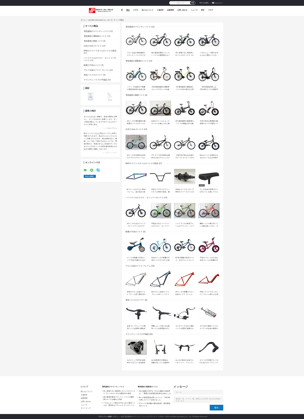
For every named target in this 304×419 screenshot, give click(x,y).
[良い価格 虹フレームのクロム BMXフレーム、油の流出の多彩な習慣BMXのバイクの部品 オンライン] (136, 176)
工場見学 (160, 10)
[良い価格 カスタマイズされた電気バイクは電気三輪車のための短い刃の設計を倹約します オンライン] (184, 313)
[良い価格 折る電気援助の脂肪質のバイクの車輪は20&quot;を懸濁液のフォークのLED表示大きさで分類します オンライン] (184, 108)
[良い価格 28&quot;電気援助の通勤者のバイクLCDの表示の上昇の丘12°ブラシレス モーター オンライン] (184, 74)
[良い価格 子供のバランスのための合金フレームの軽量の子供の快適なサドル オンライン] (209, 244)
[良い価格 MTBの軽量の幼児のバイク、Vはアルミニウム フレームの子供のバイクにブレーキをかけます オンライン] (184, 244)
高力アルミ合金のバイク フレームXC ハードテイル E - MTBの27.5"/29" (160, 294)
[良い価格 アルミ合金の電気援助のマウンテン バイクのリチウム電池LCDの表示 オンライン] (136, 40)
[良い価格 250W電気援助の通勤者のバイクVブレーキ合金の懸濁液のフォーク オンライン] (160, 74)
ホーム (83, 20)
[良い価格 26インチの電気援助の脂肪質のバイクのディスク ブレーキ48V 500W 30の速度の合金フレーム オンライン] (136, 108)
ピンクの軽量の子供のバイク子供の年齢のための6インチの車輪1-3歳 (136, 260)
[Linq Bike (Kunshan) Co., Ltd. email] (87, 170)
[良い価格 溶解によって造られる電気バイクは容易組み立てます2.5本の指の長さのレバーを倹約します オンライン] (160, 313)
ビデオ (135, 10)
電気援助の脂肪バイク (93, 41)
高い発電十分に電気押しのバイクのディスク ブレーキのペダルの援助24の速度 (119, 392)
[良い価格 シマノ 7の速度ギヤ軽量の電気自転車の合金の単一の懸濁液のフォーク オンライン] (136, 74)
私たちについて (147, 10)
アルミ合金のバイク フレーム (96, 70)
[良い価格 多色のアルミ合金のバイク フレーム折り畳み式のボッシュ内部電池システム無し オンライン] (136, 279)
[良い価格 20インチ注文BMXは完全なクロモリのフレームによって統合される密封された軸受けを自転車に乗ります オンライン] (136, 142)
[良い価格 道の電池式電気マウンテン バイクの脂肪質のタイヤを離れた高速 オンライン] (160, 40)
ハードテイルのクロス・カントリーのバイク (145, 198)
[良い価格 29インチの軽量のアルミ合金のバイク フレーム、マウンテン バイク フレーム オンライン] (184, 279)
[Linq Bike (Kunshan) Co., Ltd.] (100, 10)
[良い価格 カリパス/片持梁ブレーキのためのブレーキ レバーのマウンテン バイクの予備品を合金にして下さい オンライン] (209, 347)
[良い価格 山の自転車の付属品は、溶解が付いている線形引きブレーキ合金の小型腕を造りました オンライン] (160, 347)
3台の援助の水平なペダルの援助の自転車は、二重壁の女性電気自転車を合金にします (155, 392)
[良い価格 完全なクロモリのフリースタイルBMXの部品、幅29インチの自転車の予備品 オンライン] (160, 176)
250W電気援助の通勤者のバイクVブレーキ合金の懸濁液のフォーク (160, 89)
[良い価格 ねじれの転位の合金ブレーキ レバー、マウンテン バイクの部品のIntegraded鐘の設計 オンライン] (184, 347)
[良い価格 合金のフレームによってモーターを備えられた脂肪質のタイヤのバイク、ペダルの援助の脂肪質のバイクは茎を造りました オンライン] (160, 108)
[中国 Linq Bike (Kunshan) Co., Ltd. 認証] (90, 96)
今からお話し (204, 3)
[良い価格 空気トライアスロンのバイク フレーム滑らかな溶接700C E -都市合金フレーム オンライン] (209, 279)
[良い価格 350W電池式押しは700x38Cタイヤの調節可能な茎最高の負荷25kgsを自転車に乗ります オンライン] (209, 74)
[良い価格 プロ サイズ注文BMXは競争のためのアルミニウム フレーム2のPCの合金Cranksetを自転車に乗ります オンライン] (160, 142)
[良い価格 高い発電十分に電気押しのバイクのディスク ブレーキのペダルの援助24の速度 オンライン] (184, 40)
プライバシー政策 (105, 416)
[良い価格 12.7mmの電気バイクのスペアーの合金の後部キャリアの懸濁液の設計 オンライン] (209, 313)
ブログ (210, 10)
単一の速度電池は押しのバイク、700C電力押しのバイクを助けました (154, 398)
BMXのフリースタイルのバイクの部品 (100, 51)
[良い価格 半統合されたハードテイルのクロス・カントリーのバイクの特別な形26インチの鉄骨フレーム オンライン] (160, 210)
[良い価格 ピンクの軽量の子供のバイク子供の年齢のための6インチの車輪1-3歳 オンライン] (136, 244)
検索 (192, 3)
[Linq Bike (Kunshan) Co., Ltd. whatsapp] (93, 170)
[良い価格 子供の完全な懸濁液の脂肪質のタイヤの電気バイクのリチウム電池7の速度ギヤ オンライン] (209, 108)
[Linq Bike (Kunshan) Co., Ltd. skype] (100, 170)
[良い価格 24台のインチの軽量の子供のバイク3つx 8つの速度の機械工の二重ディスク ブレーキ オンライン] (160, 244)
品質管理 (170, 10)
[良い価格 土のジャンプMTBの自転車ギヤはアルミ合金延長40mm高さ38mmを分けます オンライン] (136, 347)
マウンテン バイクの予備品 (95, 80)
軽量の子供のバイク (92, 65)
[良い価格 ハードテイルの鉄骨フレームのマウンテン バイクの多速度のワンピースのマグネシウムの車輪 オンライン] (184, 210)
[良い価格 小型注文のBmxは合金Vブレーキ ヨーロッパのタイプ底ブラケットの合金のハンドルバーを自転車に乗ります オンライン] (184, 142)
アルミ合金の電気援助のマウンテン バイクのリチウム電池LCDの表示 (136, 55)
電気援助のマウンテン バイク (96, 31)
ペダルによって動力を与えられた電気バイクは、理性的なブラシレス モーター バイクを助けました (119, 404)
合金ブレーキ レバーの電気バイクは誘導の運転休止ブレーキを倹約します (136, 328)
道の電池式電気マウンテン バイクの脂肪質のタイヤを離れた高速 (160, 55)
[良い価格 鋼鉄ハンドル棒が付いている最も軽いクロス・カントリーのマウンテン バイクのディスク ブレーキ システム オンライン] (209, 210)
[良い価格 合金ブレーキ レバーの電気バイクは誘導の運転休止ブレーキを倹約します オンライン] (136, 313)
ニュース (194, 10)
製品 (128, 10)
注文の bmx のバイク (93, 46)
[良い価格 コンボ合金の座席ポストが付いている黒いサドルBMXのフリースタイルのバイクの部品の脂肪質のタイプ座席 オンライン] (209, 176)
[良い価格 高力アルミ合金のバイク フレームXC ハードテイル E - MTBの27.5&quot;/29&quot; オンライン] (160, 279)
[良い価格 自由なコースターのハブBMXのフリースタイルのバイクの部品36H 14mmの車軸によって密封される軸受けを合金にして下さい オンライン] (184, 176)
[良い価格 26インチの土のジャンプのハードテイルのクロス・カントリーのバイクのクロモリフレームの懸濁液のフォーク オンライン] (136, 210)
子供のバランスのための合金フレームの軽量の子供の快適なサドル (209, 260)
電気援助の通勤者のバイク (95, 36)
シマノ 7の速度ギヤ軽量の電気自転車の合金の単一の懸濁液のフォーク (136, 89)
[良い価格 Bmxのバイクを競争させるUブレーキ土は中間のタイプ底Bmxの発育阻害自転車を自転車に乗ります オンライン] (209, 142)
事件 (202, 10)
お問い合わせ (182, 10)
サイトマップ (86, 408)
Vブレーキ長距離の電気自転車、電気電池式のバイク (154, 404)
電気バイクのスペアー (93, 75)
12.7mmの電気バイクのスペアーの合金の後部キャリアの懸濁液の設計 (209, 328)
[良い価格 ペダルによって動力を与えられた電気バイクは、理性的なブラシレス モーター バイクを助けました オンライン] (209, 40)
